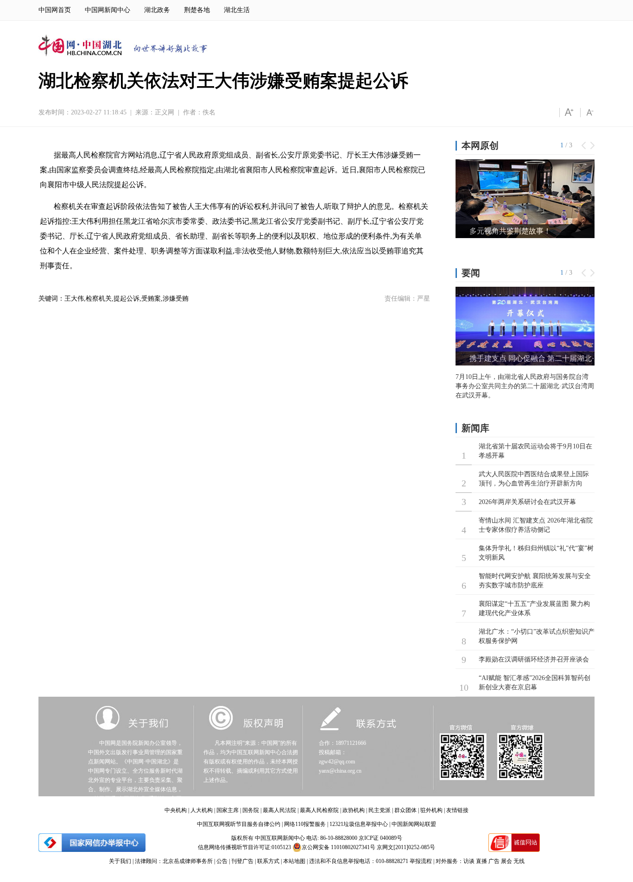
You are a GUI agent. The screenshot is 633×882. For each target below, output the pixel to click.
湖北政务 (157, 9)
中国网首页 (54, 9)
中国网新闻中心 (107, 9)
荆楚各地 (197, 9)
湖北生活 (237, 9)
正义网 (164, 112)
